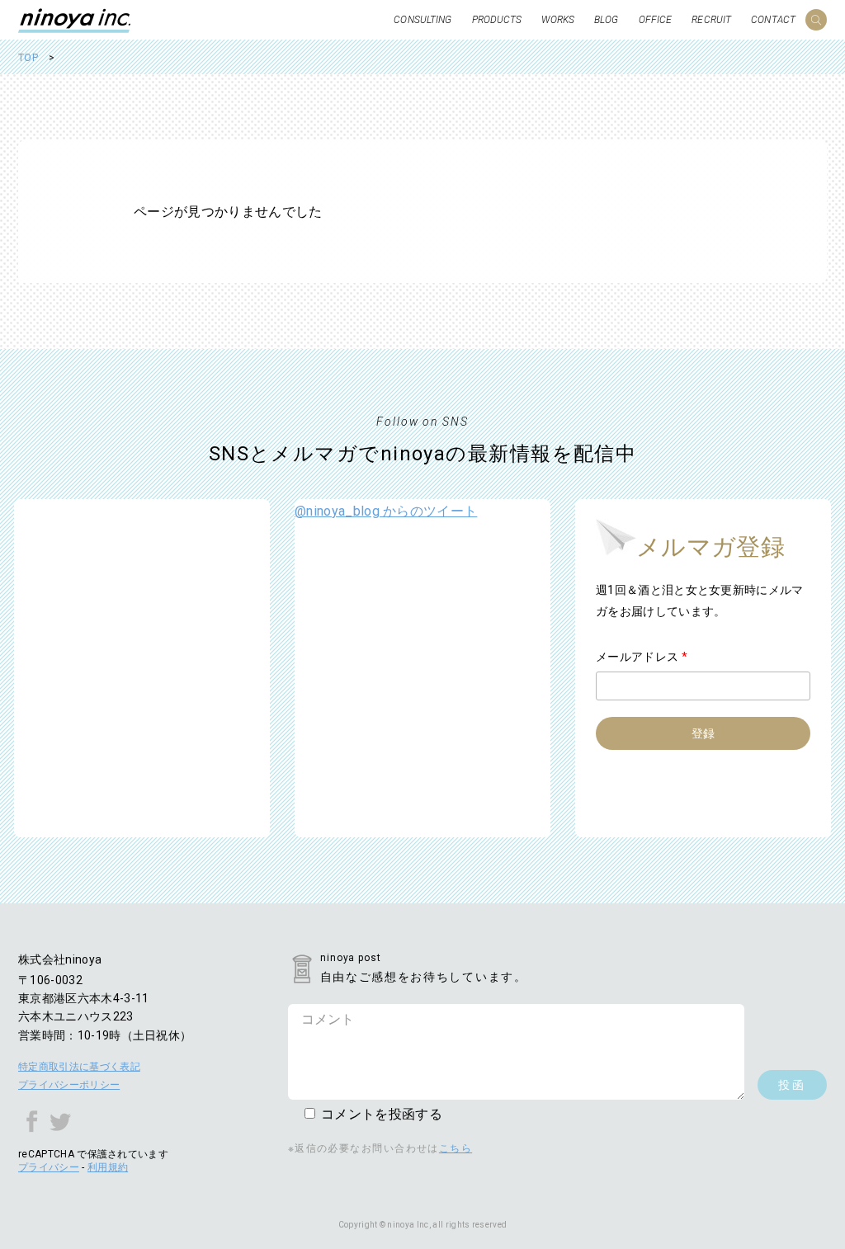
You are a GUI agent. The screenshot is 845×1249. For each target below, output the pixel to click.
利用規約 (107, 1167)
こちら (455, 1148)
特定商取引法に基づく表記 (79, 1066)
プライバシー (48, 1167)
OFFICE (656, 20)
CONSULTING (422, 20)
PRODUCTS (497, 20)
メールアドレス (641, 656)
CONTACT (773, 20)
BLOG (606, 20)
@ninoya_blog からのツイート (386, 511)
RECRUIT (711, 20)
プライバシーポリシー (69, 1085)
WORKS (557, 20)
